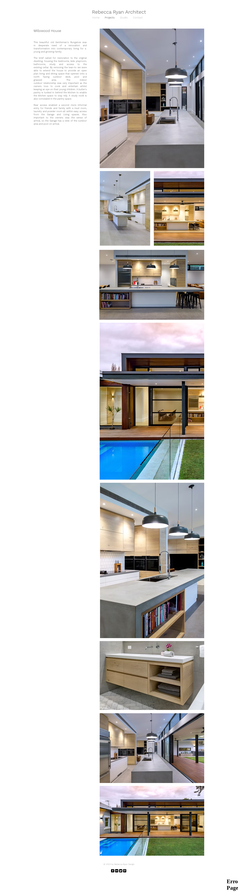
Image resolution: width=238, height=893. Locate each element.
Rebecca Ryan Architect (119, 12)
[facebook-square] (112, 870)
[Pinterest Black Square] (124, 870)
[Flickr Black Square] (116, 870)
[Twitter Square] (120, 870)
